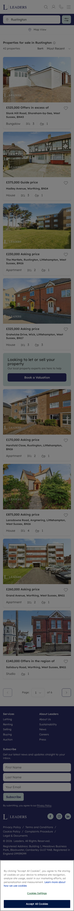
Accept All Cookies (37, 903)
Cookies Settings (37, 893)
